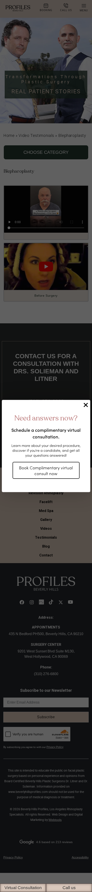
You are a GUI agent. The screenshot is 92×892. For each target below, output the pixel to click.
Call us (69, 887)
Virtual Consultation (23, 887)
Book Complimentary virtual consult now (46, 470)
